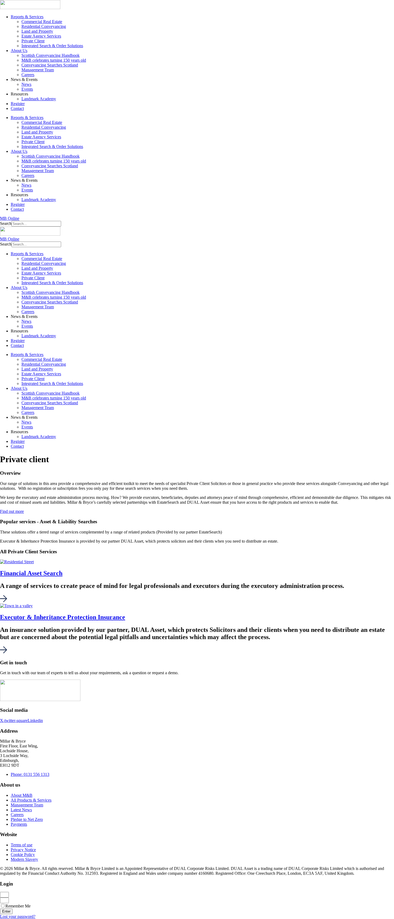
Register (18, 103)
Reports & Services (27, 16)
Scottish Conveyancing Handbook (50, 55)
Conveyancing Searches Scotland (49, 65)
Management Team (37, 70)
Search (6, 223)
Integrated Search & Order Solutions (52, 45)
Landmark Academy (38, 99)
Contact (17, 108)
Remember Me (18, 906)
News (26, 84)
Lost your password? (17, 916)
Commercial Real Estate (41, 21)
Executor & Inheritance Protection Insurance (62, 617)
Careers (27, 74)
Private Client (32, 41)
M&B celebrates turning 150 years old (53, 60)
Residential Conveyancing (43, 26)
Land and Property (37, 31)
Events (27, 89)
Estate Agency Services (41, 36)
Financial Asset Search (31, 573)
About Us (19, 50)
